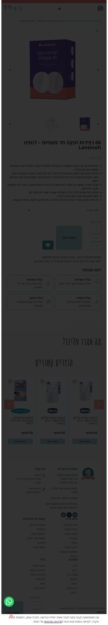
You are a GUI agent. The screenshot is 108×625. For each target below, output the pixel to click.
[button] (11, 616)
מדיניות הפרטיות (53, 621)
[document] (54, 312)
